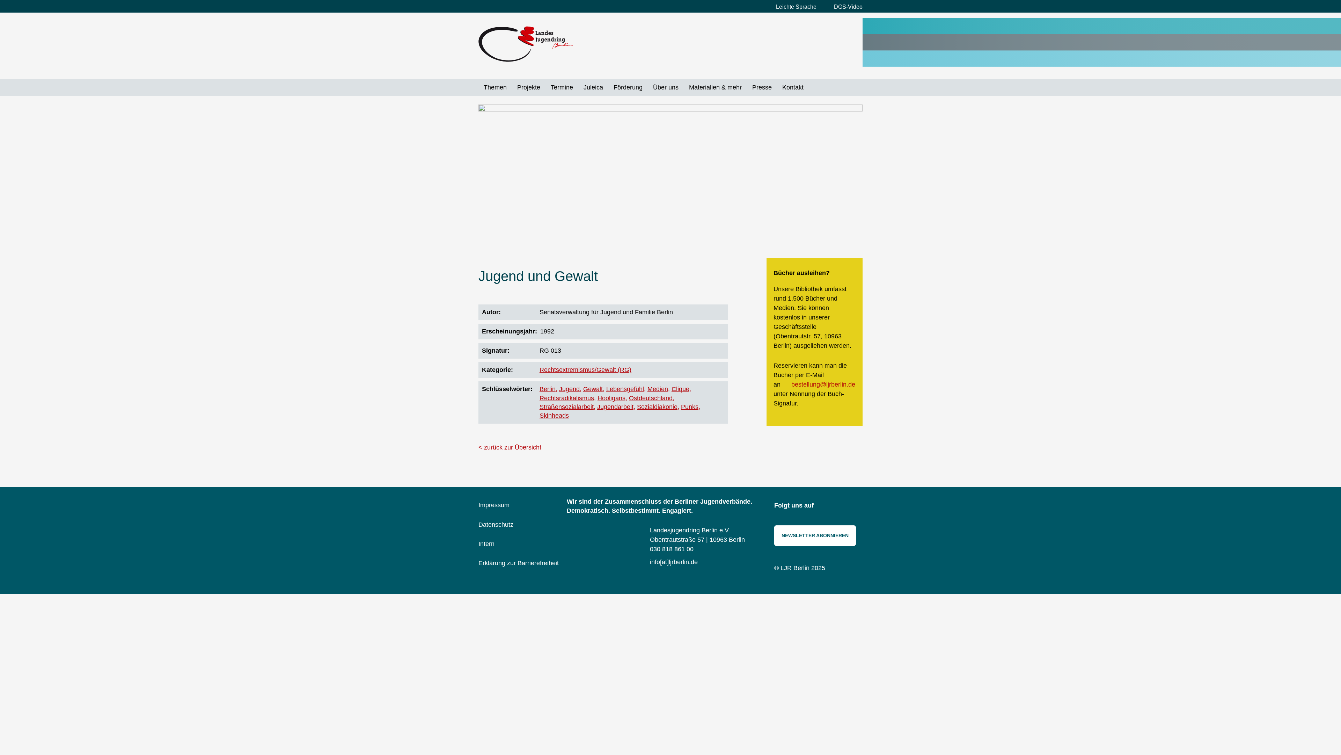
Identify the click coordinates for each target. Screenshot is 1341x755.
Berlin (548, 389)
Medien (657, 389)
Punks (689, 406)
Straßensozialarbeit (567, 406)
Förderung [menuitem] (628, 87)
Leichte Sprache (796, 7)
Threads (855, 506)
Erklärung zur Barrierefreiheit (518, 563)
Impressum (494, 505)
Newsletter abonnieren (815, 535)
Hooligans (611, 398)
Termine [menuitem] (562, 87)
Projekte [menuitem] (528, 87)
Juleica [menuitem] (593, 87)
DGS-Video (848, 7)
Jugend (569, 389)
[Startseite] (525, 44)
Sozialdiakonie (657, 406)
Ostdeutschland (651, 398)
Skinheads (554, 415)
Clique (680, 389)
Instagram (824, 506)
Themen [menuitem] (495, 87)
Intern (486, 543)
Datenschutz (495, 524)
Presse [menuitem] (762, 87)
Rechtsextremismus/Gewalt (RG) (585, 369)
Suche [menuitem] (814, 87)
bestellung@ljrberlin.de (823, 384)
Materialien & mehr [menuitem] (715, 87)
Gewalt (593, 389)
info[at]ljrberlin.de (674, 562)
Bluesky (840, 506)
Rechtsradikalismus (567, 398)
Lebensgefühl (625, 389)
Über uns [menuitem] (666, 87)
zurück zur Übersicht (512, 447)
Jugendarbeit (615, 406)
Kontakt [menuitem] (793, 87)
